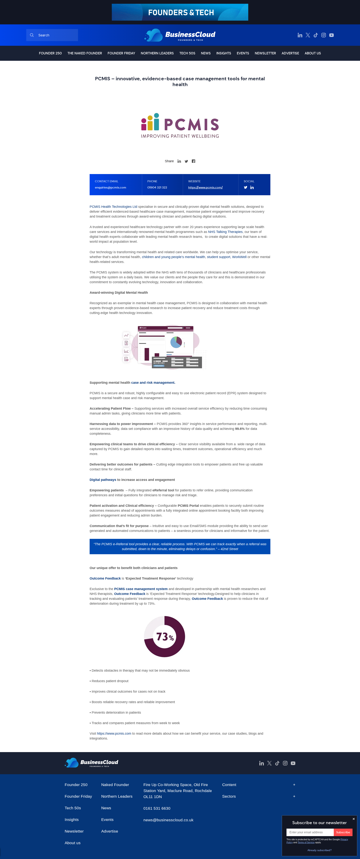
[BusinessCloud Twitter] (308, 35)
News (206, 53)
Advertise (290, 53)
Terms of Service (306, 842)
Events (243, 53)
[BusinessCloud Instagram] (323, 35)
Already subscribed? (320, 850)
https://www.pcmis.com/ (205, 187)
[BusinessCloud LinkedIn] (300, 35)
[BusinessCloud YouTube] (331, 35)
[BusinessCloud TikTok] (316, 35)
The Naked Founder (85, 53)
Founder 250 (50, 53)
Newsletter (265, 53)
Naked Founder (115, 784)
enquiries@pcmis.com (110, 187)
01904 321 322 (157, 187)
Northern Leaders (157, 53)
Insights (223, 53)
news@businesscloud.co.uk (168, 820)
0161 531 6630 (156, 808)
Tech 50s (187, 53)
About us (313, 53)
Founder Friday (121, 53)
